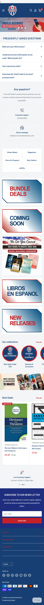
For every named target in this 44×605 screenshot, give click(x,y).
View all (39, 342)
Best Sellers (32, 160)
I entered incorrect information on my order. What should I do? (17, 56)
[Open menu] (3, 10)
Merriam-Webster (11, 445)
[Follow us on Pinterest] (16, 575)
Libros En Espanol (12, 160)
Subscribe (22, 521)
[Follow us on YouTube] (21, 575)
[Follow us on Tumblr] (29, 575)
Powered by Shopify (8, 600)
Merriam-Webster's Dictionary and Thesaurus (16, 449)
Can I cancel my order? (11, 66)
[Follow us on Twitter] (8, 575)
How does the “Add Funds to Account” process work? (17, 76)
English (5, 564)
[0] (39, 10)
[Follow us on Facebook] (3, 575)
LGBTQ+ (22, 168)
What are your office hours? (13, 46)
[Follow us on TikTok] (25, 575)
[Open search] (31, 10)
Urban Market (12, 152)
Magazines (32, 152)
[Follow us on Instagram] (12, 575)
